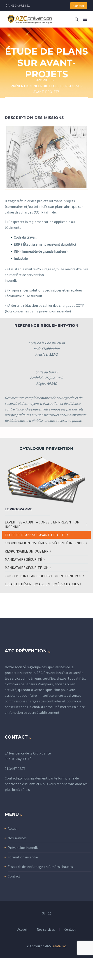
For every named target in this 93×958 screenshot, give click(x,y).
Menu (85, 19)
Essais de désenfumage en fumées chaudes (40, 866)
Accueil (13, 828)
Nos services (17, 838)
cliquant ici (30, 784)
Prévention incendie (23, 847)
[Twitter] (43, 913)
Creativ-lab (59, 946)
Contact (78, 6)
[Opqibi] (49, 913)
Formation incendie (23, 857)
